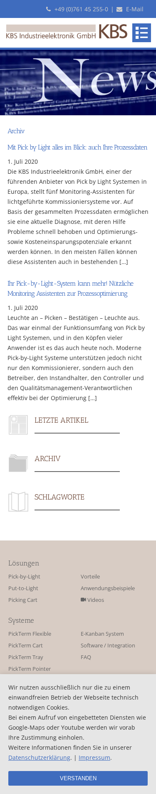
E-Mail (134, 9)
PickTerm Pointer (29, 668)
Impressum (94, 757)
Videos (95, 600)
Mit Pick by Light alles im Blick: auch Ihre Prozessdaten (77, 147)
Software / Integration (108, 645)
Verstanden (78, 778)
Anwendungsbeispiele (108, 588)
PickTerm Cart (25, 645)
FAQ (86, 657)
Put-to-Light (23, 588)
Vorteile (90, 576)
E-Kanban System (102, 633)
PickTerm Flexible (29, 633)
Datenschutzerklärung (39, 757)
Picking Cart (22, 600)
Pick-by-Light (24, 576)
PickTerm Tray (25, 657)
